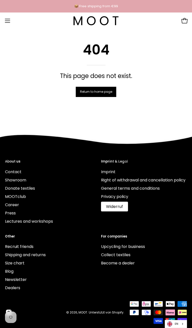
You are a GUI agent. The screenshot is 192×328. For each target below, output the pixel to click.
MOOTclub (15, 196)
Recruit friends (19, 247)
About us (12, 162)
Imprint (108, 171)
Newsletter (16, 279)
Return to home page (96, 92)
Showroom (15, 180)
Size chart (14, 263)
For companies (114, 236)
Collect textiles (115, 255)
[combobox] (176, 324)
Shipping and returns (25, 255)
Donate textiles (20, 188)
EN (176, 324)
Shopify (118, 312)
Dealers (12, 288)
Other (10, 236)
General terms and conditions (130, 188)
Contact (13, 171)
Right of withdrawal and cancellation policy (143, 180)
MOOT (82, 312)
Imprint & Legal (114, 162)
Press (10, 213)
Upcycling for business (123, 247)
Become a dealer (118, 263)
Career (12, 205)
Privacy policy (114, 196)
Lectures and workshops (29, 221)
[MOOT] (96, 20)
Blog (9, 271)
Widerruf (114, 206)
